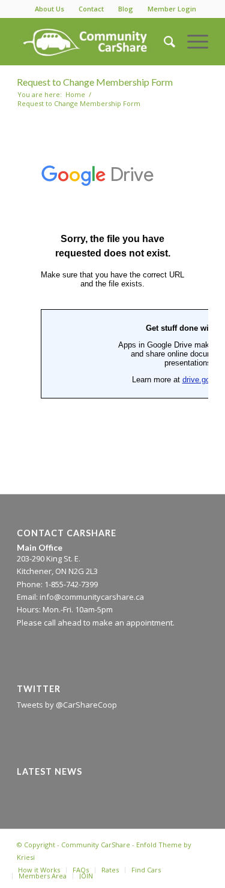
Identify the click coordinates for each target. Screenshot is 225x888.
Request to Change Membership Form (95, 81)
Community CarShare (95, 844)
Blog (125, 8)
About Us (49, 8)
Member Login (172, 8)
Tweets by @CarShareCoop (67, 704)
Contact (91, 8)
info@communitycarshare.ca (92, 596)
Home (75, 94)
